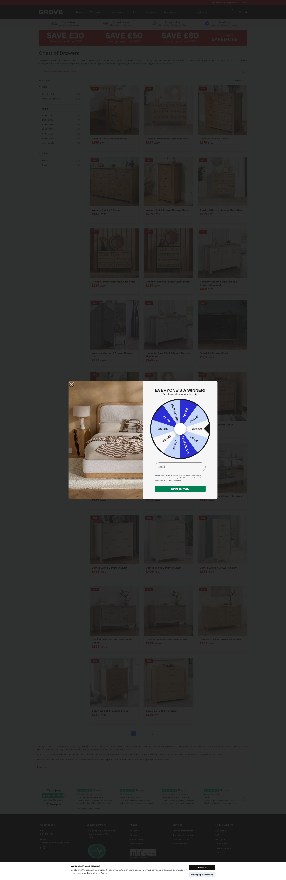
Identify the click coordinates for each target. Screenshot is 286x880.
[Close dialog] (71, 384)
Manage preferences (202, 874)
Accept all (202, 867)
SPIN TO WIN (180, 489)
